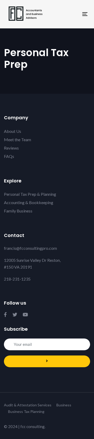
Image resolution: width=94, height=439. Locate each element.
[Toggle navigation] (74, 14)
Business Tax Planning (26, 411)
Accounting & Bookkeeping (28, 202)
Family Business (18, 210)
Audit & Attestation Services (27, 405)
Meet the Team (17, 139)
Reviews (11, 147)
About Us (12, 131)
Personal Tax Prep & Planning (30, 194)
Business (63, 405)
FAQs (9, 156)
